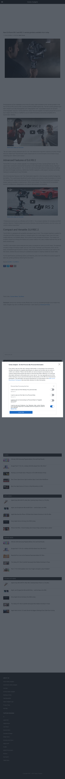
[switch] (52, 390)
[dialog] (32, 389)
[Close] (59, 364)
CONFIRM (21, 412)
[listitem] (32, 386)
